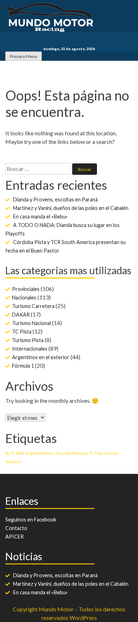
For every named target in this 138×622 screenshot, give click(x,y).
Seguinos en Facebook (30, 519)
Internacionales (29, 349)
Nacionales (24, 297)
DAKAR (21, 315)
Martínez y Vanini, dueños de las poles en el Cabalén (70, 208)
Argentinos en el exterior (40, 357)
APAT (20, 453)
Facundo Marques (72, 453)
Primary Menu (23, 56)
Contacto (16, 528)
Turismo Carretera (33, 306)
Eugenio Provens (40, 453)
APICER (14, 537)
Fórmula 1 (23, 366)
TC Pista (21, 332)
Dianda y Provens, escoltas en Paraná (55, 199)
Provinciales (26, 289)
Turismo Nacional (31, 323)
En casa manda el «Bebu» (40, 216)
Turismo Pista (28, 340)
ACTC (10, 453)
